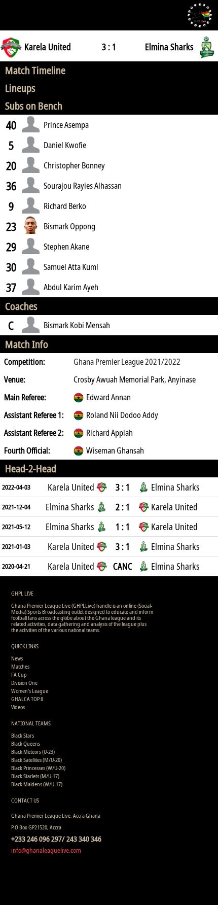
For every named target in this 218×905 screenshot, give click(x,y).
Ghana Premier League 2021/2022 (127, 361)
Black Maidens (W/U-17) (36, 784)
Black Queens (25, 743)
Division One (24, 682)
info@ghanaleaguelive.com (46, 850)
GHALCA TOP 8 (27, 699)
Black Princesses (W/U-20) (38, 768)
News (17, 658)
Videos (18, 707)
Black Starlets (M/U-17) (35, 776)
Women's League (29, 690)
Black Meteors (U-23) (33, 751)
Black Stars (22, 735)
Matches (20, 666)
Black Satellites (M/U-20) (36, 759)
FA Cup (19, 674)
